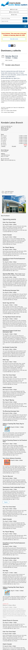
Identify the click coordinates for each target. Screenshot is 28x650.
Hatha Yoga (6, 359)
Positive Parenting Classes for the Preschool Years (15, 440)
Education (14, 110)
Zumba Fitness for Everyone (10, 620)
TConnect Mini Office (14, 274)
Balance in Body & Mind (9, 605)
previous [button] (3, 146)
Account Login (14, 9)
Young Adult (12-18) (9, 107)
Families (2, 108)
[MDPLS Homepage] (14, 3)
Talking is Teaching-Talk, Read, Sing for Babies (13, 424)
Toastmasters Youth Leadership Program (14, 487)
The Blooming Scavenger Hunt (11, 290)
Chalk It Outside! (7, 235)
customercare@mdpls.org (6, 126)
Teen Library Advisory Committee (12, 458)
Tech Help (5, 570)
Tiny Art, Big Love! (8, 476)
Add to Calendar (8, 60)
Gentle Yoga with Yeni (9, 303)
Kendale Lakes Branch (12, 65)
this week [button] (14, 146)
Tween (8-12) (15, 107)
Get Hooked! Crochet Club (10, 347)
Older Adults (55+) (21, 107)
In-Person (8, 110)
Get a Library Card (14, 12)
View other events (14, 39)
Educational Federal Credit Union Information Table (12, 331)
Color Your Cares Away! (9, 222)
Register (6, 502)
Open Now (14, 14)
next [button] (25, 146)
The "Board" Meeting (8, 247)
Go (25, 18)
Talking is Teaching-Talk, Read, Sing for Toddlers (13, 587)
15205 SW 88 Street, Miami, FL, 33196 (9, 192)
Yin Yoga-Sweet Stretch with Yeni (12, 317)
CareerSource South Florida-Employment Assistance (14, 259)
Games (11, 110)
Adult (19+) (6, 108)
